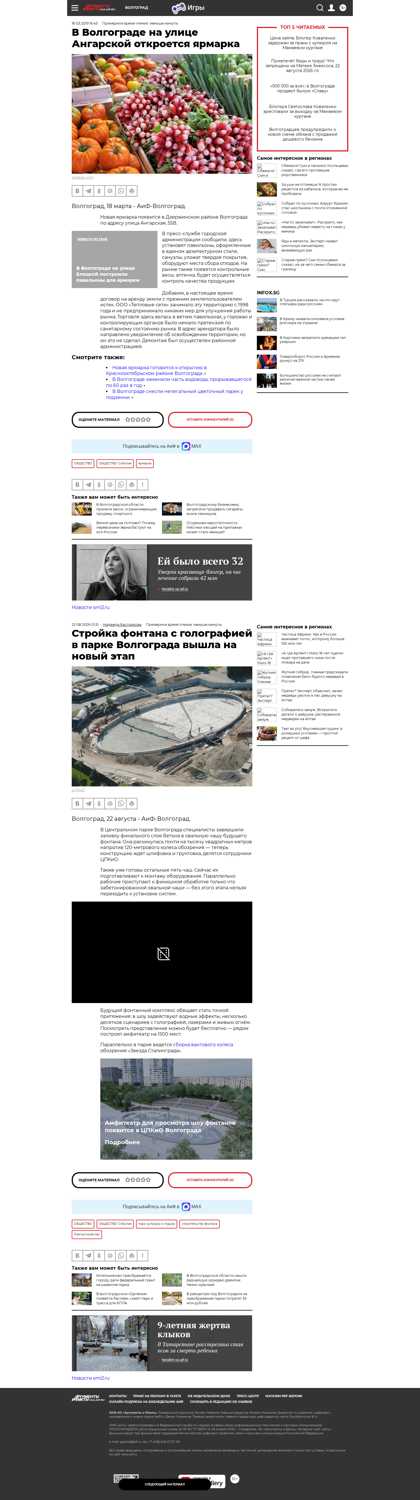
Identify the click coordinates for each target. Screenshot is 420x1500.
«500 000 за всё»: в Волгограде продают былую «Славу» (302, 88)
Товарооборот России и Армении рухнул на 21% (310, 359)
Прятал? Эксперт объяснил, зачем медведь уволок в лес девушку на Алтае (311, 695)
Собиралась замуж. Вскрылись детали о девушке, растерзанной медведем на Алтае (310, 714)
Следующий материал (165, 1484)
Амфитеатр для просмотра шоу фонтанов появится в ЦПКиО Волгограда (170, 1126)
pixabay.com (83, 177)
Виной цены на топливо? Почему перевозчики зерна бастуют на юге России (125, 527)
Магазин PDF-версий (283, 1396)
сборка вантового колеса (203, 1044)
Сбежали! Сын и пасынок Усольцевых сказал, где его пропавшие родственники (314, 170)
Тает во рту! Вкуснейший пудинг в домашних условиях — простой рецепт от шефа (311, 733)
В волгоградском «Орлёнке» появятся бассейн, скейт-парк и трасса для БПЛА (124, 1298)
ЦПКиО (78, 790)
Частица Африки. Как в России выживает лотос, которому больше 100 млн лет (312, 639)
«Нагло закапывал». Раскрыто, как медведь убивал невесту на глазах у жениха (313, 226)
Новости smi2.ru (91, 607)
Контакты (118, 1396)
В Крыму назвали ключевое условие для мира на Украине (312, 321)
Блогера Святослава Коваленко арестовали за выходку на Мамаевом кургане (302, 111)
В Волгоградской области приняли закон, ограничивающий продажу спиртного (126, 509)
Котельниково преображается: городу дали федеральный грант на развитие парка (125, 1280)
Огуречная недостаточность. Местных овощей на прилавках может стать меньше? (214, 527)
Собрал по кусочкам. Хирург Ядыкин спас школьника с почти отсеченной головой (314, 208)
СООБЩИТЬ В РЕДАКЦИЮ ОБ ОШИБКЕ (221, 1402)
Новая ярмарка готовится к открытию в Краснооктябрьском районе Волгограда (156, 370)
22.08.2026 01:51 (85, 624)
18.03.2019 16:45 (85, 23)
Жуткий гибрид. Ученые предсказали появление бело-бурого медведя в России (314, 676)
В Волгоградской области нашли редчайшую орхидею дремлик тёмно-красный (217, 1280)
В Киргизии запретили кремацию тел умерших (313, 340)
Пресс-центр (248, 1396)
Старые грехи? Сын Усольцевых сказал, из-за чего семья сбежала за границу (313, 264)
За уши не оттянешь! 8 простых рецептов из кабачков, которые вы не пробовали (314, 189)
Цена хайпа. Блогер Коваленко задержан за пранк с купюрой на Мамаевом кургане (302, 43)
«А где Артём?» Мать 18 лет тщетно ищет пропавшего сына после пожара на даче (312, 657)
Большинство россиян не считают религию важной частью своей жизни (310, 379)
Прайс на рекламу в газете (157, 1396)
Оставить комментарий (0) (210, 420)
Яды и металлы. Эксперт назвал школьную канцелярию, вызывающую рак (309, 245)
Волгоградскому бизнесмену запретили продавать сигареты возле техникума (215, 509)
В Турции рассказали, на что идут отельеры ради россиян (310, 302)
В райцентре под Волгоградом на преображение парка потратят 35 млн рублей (217, 1298)
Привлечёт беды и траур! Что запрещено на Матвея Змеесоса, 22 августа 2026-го (302, 66)
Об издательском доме (209, 1396)
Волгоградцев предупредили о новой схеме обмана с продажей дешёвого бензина (302, 134)
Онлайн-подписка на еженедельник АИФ (146, 1402)
